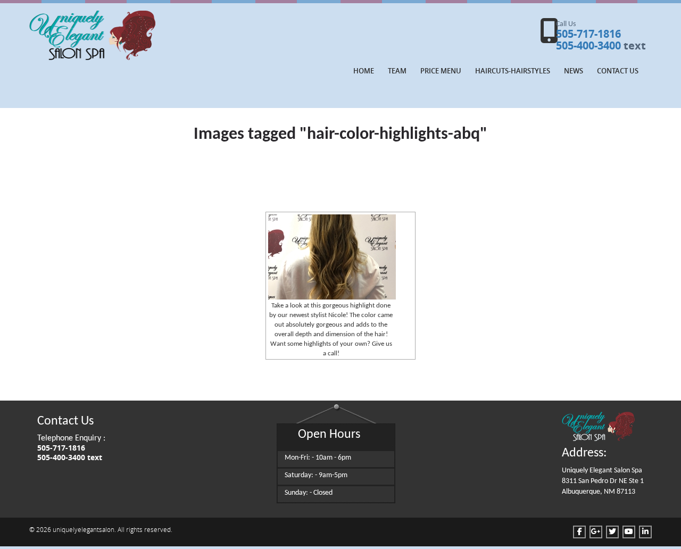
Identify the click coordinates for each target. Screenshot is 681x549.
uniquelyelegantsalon (83, 529)
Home (363, 71)
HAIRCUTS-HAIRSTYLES (512, 71)
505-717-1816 (588, 34)
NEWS (573, 71)
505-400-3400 (588, 45)
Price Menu (440, 71)
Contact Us (617, 71)
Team (397, 71)
